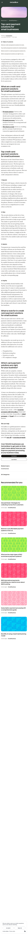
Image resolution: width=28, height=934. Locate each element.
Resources (4, 20)
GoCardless (9, 35)
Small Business (13, 20)
